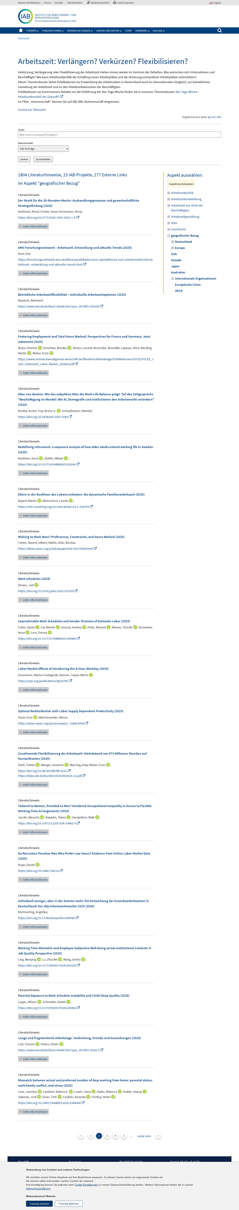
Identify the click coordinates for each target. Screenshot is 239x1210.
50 (213, 117)
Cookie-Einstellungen (86, 1184)
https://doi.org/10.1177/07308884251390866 (49, 638)
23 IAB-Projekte (77, 175)
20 (209, 117)
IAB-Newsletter (75, 2)
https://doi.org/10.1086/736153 (40, 871)
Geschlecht (178, 229)
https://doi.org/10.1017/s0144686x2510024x (49, 464)
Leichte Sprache (125, 2)
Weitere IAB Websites (29, 2)
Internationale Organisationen (195, 278)
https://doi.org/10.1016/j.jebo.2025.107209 (48, 591)
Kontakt (59, 2)
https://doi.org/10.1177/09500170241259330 (49, 965)
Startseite (21, 30)
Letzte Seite (144, 1136)
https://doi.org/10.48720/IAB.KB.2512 (44, 771)
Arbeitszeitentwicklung (186, 199)
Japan (175, 266)
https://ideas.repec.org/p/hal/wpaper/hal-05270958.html (57, 549)
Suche (21, 129)
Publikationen (51, 30)
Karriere (141, 30)
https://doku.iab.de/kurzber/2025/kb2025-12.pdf (52, 776)
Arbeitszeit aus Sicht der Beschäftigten (187, 207)
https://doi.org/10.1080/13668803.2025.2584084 (51, 1103)
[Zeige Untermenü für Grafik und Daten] (120, 31)
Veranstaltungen (78, 30)
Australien (178, 272)
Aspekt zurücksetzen (181, 184)
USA (174, 254)
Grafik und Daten (107, 30)
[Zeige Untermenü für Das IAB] (163, 31)
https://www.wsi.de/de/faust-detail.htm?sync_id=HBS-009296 (61, 306)
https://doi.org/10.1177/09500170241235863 (49, 1008)
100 (219, 117)
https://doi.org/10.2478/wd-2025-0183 (45, 417)
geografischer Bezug (185, 235)
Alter (174, 223)
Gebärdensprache (99, 2)
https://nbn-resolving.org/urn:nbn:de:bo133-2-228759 (55, 507)
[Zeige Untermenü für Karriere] (148, 31)
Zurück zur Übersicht (32, 110)
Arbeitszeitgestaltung (185, 217)
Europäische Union (188, 285)
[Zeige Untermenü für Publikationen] (62, 31)
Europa (180, 248)
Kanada (176, 260)
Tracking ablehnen (68, 1203)
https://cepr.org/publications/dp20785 (45, 681)
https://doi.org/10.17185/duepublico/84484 (48, 918)
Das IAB (157, 30)
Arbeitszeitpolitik (182, 193)
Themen (31, 30)
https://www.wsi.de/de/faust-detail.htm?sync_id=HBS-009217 (61, 1050)
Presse (47, 2)
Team (128, 30)
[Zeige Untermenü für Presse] (52, 3)
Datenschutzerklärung (38, 1188)
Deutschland (183, 242)
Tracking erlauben (39, 1203)
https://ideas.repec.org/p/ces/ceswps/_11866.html (53, 723)
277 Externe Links (110, 175)
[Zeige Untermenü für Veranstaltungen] (92, 31)
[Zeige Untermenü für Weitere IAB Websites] (41, 3)
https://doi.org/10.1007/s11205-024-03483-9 (49, 823)
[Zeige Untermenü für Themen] (37, 31)
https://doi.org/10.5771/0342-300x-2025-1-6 (49, 217)
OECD (178, 291)
